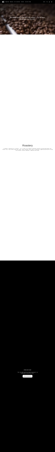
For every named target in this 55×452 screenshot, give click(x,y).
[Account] (49, 2)
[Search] (47, 2)
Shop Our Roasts (27, 376)
